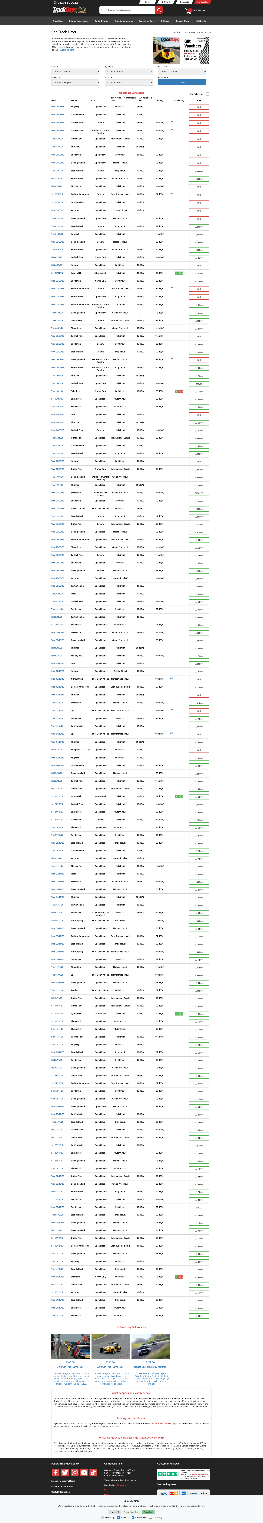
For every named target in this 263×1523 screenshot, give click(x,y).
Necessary (109, 1517)
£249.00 (199, 446)
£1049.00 (199, 493)
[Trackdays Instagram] (74, 1476)
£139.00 (199, 866)
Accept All (148, 1512)
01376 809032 (68, 2)
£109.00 (199, 1130)
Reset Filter (163, 77)
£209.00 (199, 501)
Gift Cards (166, 2)
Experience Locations (62, 1486)
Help (106, 1494)
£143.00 (199, 305)
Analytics (125, 1517)
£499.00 (199, 952)
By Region (55, 77)
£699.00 (199, 179)
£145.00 (199, 258)
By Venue (109, 66)
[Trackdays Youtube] (84, 1476)
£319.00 (199, 532)
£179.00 (199, 376)
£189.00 (199, 485)
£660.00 (199, 547)
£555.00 (199, 250)
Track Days (190, 32)
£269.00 (199, 617)
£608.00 (199, 633)
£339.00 (199, 438)
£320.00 (199, 321)
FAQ (106, 1490)
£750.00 (199, 820)
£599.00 (199, 477)
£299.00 (199, 227)
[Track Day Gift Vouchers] (195, 50)
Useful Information (60, 1492)
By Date (54, 66)
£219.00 (199, 1145)
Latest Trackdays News (63, 1481)
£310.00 (199, 524)
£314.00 (199, 703)
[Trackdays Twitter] (65, 1476)
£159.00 (199, 313)
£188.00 (199, 344)
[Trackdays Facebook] (55, 1476)
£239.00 (199, 578)
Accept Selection (131, 1512)
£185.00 (199, 563)
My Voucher (203, 2)
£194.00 (199, 929)
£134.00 (199, 1176)
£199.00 (199, 540)
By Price (108, 77)
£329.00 (199, 454)
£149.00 (199, 368)
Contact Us (122, 1485)
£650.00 (199, 509)
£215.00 (199, 1099)
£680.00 (199, 328)
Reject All (115, 1512)
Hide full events (196, 94)
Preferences (140, 1517)
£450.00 (199, 882)
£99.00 (199, 384)
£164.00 (199, 983)
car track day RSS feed (161, 1423)
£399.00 (199, 921)
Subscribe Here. (67, 49)
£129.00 (199, 835)
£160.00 (199, 273)
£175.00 (199, 281)
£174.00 (199, 1122)
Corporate (184, 2)
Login (147, 2)
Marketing (157, 1517)
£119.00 (199, 936)
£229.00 (199, 586)
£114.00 (199, 960)
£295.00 (199, 242)
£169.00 (199, 399)
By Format (162, 66)
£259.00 (199, 594)
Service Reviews (198, 1474)
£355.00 (199, 171)
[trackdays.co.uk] (70, 13)
